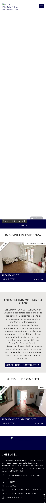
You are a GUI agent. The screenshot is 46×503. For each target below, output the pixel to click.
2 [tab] (36, 218)
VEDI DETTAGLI (10, 279)
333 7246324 (11, 486)
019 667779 (11, 482)
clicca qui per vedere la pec (21, 493)
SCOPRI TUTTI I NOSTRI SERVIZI (23, 365)
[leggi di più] (16, 471)
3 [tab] (41, 218)
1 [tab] (32, 218)
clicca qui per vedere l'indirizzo (24, 490)
